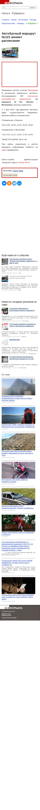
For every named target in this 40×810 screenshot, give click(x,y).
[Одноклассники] (9, 183)
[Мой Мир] (19, 183)
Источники (23, 20)
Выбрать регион (6, 615)
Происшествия (8, 23)
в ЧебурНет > (32, 23)
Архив (14, 20)
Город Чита (24, 162)
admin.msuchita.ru (10, 59)
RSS (15, 617)
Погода (33, 20)
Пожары (20, 23)
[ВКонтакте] (4, 183)
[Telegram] (14, 183)
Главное (5, 20)
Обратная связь (6, 614)
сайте (4, 150)
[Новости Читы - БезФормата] (11, 2)
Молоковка (32, 90)
